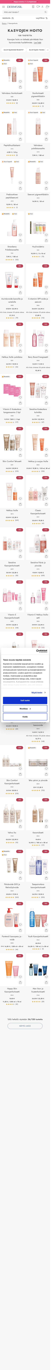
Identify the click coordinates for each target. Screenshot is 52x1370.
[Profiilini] (42, 6)
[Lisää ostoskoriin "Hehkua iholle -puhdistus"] (20, 350)
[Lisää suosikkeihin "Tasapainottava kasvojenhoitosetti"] (46, 872)
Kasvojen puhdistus (39, 50)
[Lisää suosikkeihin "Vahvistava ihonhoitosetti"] (20, 81)
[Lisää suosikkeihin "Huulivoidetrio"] (46, 235)
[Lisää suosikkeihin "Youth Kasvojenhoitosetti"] (46, 924)
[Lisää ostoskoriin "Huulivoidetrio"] (46, 240)
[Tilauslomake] (33, 6)
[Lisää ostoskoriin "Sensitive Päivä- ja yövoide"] (46, 556)
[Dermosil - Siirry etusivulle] (14, 7)
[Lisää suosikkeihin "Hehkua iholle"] (20, 498)
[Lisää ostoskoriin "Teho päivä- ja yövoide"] (46, 774)
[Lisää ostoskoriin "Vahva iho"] (20, 826)
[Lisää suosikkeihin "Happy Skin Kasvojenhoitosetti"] (20, 976)
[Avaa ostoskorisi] (47, 6)
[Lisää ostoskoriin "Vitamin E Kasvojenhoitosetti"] (20, 608)
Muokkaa (24, 708)
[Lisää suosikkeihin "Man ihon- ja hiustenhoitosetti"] (46, 976)
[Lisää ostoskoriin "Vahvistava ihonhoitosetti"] (20, 87)
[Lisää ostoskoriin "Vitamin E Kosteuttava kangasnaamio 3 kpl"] (20, 403)
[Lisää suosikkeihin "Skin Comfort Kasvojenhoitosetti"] (20, 768)
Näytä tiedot (37, 692)
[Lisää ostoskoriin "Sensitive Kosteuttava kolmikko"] (46, 403)
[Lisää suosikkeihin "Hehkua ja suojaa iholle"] (46, 449)
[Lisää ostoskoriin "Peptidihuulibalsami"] (20, 139)
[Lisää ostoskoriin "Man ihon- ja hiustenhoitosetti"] (46, 982)
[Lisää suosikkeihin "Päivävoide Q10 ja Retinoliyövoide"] (20, 872)
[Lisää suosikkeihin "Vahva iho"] (20, 820)
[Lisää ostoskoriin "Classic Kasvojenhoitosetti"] (46, 504)
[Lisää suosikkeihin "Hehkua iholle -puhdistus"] (20, 345)
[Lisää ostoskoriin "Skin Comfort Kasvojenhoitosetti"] (20, 774)
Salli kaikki (25, 700)
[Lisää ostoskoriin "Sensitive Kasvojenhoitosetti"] (20, 556)
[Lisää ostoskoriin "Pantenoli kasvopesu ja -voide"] (20, 930)
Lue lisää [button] (37, 42)
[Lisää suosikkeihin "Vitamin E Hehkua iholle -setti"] (46, 603)
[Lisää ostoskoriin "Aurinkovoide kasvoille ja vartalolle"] (20, 292)
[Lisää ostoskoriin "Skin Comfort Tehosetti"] (20, 455)
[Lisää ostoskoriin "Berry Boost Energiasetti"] (46, 350)
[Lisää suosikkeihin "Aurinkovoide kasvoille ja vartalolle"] (20, 287)
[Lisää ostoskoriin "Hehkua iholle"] (20, 504)
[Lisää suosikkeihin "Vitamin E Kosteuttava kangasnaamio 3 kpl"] (20, 397)
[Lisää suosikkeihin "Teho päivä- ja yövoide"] (46, 768)
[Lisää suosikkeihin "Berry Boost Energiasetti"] (46, 345)
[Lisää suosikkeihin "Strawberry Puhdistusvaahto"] (20, 235)
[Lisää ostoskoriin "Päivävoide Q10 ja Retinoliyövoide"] (20, 878)
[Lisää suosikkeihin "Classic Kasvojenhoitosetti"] (46, 498)
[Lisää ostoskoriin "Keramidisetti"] (46, 826)
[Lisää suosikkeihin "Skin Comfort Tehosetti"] (20, 449)
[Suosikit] (38, 6)
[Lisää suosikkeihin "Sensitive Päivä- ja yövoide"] (46, 550)
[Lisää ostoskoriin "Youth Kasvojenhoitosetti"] (46, 930)
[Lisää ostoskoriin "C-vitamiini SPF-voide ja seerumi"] (46, 292)
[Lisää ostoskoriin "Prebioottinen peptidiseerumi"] (20, 188)
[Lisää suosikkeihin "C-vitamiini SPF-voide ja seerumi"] (46, 287)
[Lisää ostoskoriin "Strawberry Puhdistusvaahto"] (20, 240)
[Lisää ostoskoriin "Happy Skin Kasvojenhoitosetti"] (20, 982)
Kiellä (25, 717)
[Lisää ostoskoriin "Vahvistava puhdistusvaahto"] (46, 139)
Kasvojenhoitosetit (14, 50)
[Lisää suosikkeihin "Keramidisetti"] (46, 820)
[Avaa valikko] (3, 7)
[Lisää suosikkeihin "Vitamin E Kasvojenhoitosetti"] (20, 603)
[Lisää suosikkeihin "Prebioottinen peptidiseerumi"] (20, 182)
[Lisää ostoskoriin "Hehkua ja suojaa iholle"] (46, 455)
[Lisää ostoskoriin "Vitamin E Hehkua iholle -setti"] (46, 608)
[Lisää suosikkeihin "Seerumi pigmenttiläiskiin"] (46, 182)
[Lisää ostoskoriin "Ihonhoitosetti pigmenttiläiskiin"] (46, 87)
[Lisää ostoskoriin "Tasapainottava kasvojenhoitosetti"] (46, 878)
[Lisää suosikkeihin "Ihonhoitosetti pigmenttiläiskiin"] (46, 81)
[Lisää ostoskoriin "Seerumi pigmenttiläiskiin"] (46, 188)
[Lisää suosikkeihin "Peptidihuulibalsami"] (20, 133)
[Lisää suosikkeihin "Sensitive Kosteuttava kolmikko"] (46, 397)
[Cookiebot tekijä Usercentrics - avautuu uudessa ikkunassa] (36, 651)
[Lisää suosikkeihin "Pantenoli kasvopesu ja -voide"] (20, 924)
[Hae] (45, 12)
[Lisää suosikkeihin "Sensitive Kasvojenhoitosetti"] (20, 550)
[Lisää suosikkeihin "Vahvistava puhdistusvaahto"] (46, 133)
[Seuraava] (47, 50)
